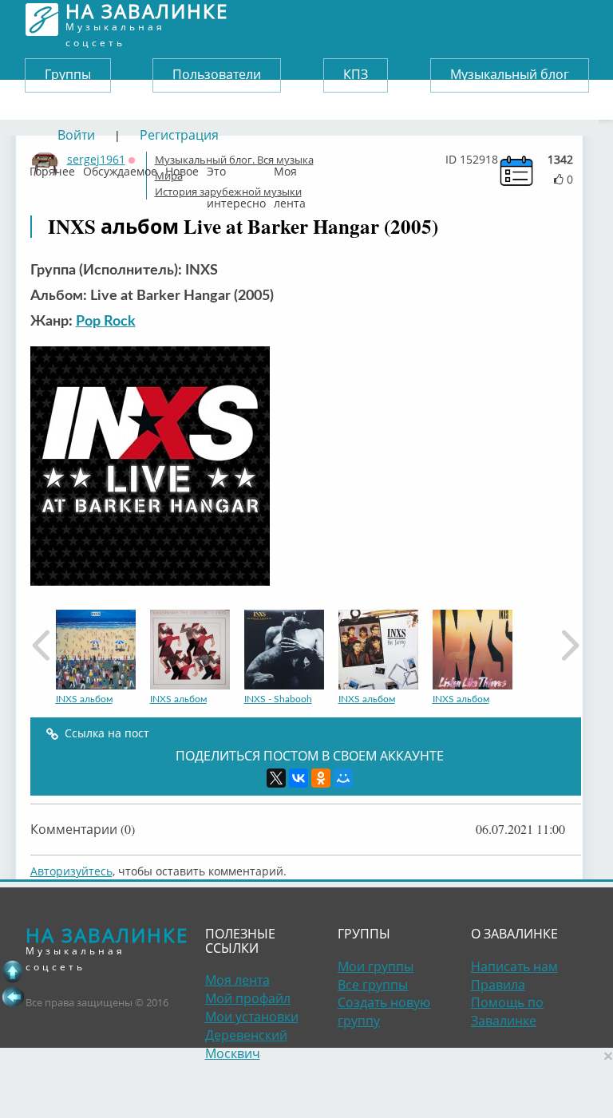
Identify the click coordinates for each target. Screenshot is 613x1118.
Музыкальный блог (509, 74)
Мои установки (252, 1016)
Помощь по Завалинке (507, 1011)
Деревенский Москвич (246, 1044)
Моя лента (290, 168)
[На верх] (13, 971)
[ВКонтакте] (298, 778)
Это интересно (236, 168)
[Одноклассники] (320, 778)
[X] (276, 778)
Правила (498, 985)
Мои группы (375, 966)
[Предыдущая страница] (13, 996)
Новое (182, 168)
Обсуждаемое (120, 168)
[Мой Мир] (343, 778)
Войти (76, 135)
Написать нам (514, 966)
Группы (68, 74)
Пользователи (216, 74)
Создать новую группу (384, 1011)
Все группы (373, 985)
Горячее (52, 168)
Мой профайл (248, 998)
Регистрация (179, 135)
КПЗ (355, 74)
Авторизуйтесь (71, 871)
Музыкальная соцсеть (146, 19)
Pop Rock (106, 321)
